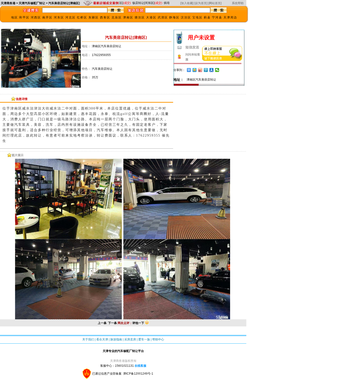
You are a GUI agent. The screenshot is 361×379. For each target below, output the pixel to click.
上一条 (102, 323)
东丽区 (93, 17)
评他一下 (138, 323)
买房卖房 (130, 339)
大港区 (151, 17)
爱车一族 (144, 339)
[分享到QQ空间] (195, 70)
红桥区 (82, 17)
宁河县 (217, 17)
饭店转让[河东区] (143, 3)
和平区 (24, 17)
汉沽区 (186, 17)
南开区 (47, 17)
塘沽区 (140, 17)
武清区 (163, 17)
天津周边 (230, 17)
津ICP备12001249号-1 (138, 373)
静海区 (174, 17)
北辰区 (116, 17)
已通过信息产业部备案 (107, 373)
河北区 (70, 17)
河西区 (36, 17)
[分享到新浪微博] (200, 70)
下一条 (112, 323)
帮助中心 (158, 339)
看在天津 (102, 339)
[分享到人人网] (211, 70)
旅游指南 (116, 339)
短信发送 (192, 47)
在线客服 (140, 365)
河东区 (59, 17)
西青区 (105, 17)
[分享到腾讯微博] (206, 70)
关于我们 (88, 339)
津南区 (128, 17)
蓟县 (207, 17)
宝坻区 (197, 17)
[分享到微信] (217, 70)
